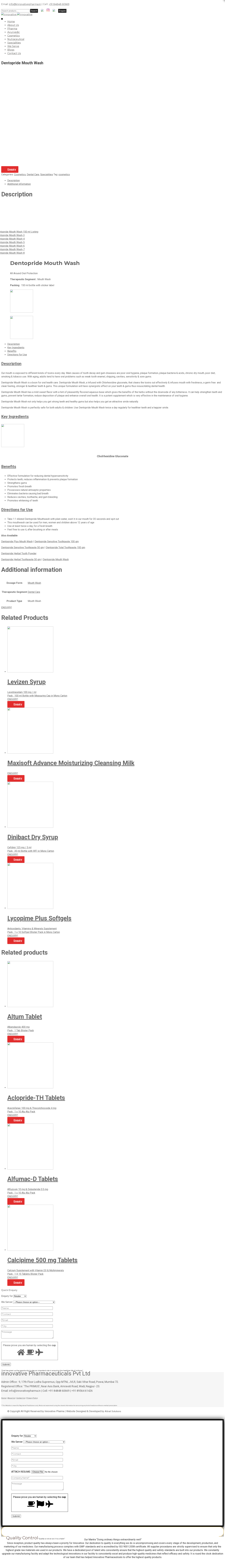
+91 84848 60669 (59, 4)
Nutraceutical (15, 39)
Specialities (14, 42)
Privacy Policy (32, 1398)
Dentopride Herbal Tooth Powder (18, 553)
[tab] (115, 180)
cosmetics (64, 174)
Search (34, 11)
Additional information (19, 184)
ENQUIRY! (6, 607)
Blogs (10, 49)
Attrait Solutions (113, 1411)
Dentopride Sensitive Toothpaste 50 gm (22, 547)
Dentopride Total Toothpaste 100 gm (65, 547)
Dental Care (33, 174)
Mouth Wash (34, 582)
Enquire (62, 11)
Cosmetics (13, 35)
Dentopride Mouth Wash (56, 559)
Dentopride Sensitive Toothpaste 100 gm (57, 541)
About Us (13, 25)
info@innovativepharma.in (25, 4)
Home (11, 21)
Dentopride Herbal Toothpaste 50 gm (21, 559)
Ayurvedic (13, 32)
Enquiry (12, 169)
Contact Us (14, 53)
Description (13, 180)
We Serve (13, 46)
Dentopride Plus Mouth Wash (17, 541)
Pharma (12, 28)
